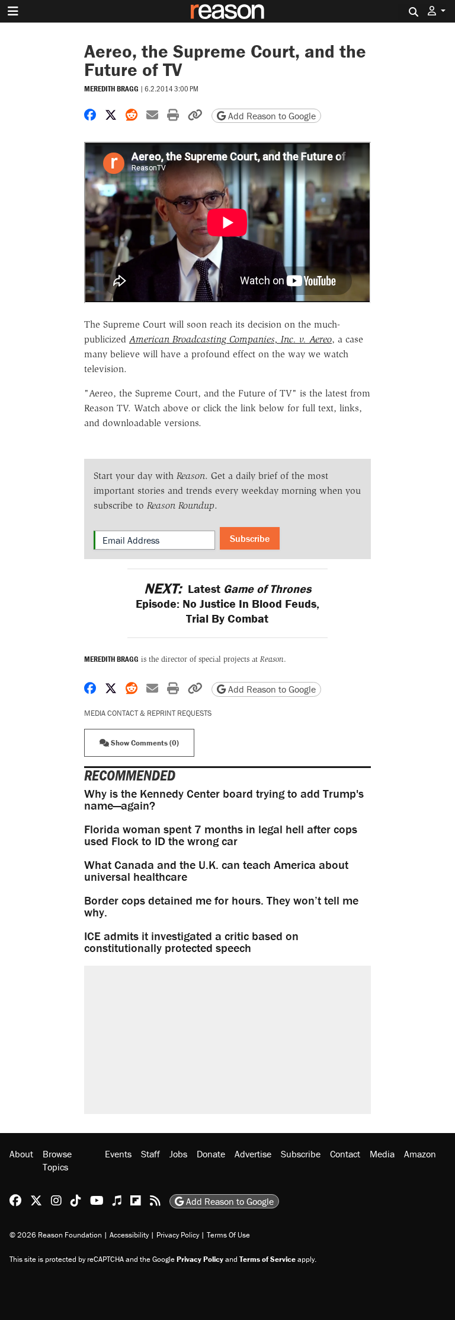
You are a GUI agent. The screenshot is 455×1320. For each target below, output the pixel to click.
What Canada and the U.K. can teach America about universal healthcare (216, 870)
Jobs (178, 1154)
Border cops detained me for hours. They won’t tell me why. (221, 906)
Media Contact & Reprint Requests (148, 713)
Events (118, 1154)
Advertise (253, 1154)
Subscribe (250, 538)
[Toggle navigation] (13, 11)
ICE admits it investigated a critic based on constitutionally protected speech (191, 941)
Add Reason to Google (271, 116)
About (21, 1154)
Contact (345, 1154)
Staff (150, 1154)
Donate (211, 1154)
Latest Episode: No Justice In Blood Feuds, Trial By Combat (227, 603)
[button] (437, 11)
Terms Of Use (228, 1235)
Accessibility (129, 1235)
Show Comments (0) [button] (144, 743)
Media (382, 1154)
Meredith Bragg (111, 89)
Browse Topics (57, 1160)
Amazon (420, 1154)
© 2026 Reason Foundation (55, 1235)
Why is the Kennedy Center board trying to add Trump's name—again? (224, 799)
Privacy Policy (177, 1235)
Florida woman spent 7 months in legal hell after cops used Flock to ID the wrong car (220, 834)
